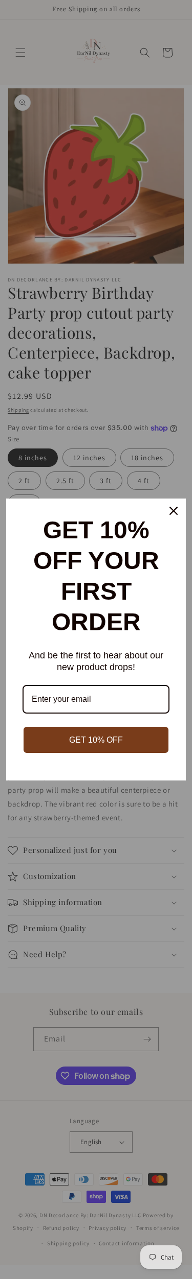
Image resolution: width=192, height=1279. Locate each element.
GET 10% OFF (96, 740)
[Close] (173, 511)
